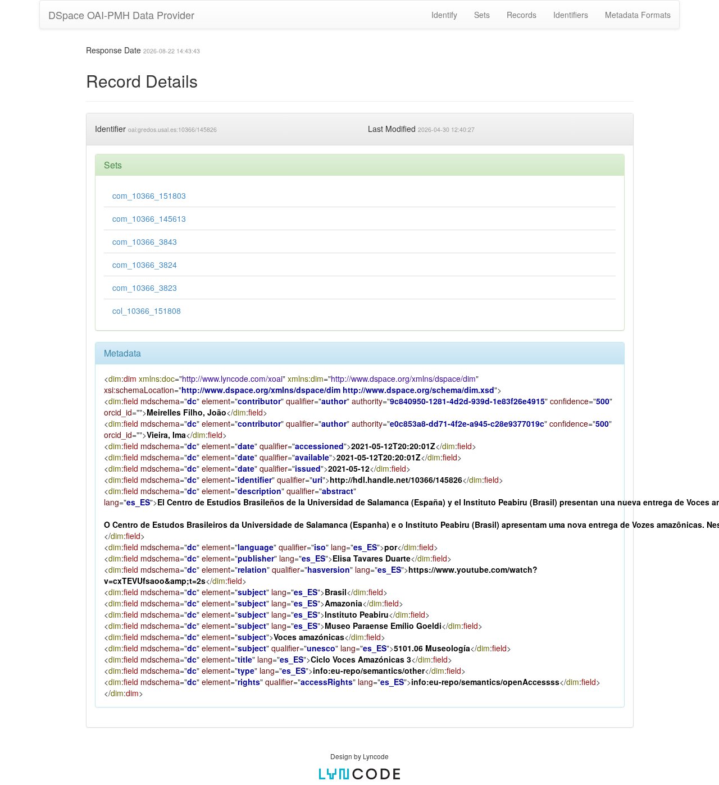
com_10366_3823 (144, 287)
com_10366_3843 (144, 241)
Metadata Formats (638, 14)
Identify (444, 14)
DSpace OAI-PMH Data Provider (121, 14)
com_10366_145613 (149, 218)
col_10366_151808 (146, 310)
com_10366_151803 (149, 195)
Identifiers (570, 14)
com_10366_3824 (144, 264)
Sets (482, 14)
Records (521, 14)
